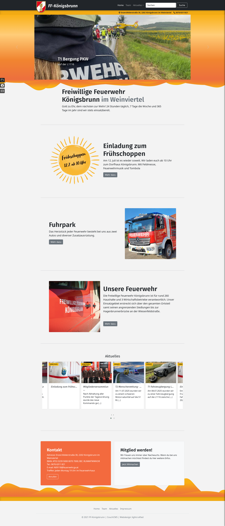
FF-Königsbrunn (63, 5)
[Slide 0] (105, 75)
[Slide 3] (119, 75)
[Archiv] (2, 80)
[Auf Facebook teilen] (2, 85)
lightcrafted (137, 517)
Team (128, 5)
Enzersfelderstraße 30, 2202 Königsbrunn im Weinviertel (145, 12)
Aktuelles (137, 5)
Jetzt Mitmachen (130, 464)
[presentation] (111, 414)
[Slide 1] (110, 75)
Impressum (126, 508)
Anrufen (53, 476)
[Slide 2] (115, 75)
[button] (111, 418)
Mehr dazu (110, 174)
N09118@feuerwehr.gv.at (66, 467)
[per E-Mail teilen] (2, 91)
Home (121, 5)
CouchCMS (112, 517)
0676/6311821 (181, 12)
